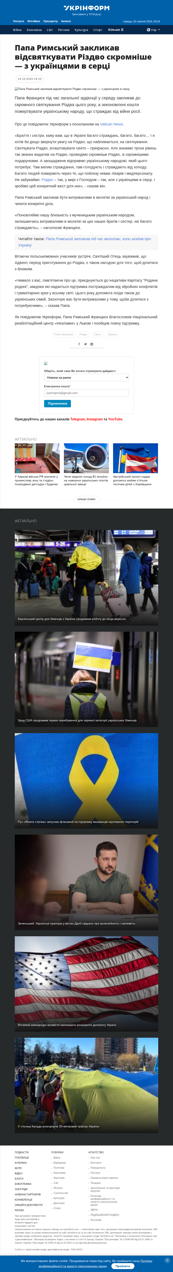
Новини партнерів (28, 1194)
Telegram (77, 419)
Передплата (98, 1167)
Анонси (66, 21)
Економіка (34, 30)
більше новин (86, 499)
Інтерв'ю (21, 1162)
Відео (18, 1173)
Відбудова (60, 1162)
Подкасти (22, 1152)
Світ (50, 30)
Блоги (19, 1178)
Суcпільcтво (61, 1193)
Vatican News (111, 124)
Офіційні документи (29, 1205)
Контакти (96, 1162)
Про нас (95, 1157)
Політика (59, 1167)
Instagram (95, 419)
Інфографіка (23, 1184)
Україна (112, 334)
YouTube (115, 419)
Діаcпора (59, 1203)
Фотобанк (33, 21)
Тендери (96, 1182)
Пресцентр (50, 21)
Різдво (47, 180)
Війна (17, 30)
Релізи (19, 1210)
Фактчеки (59, 1177)
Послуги (18, 21)
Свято (97, 334)
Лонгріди (21, 1189)
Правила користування (104, 1177)
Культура (81, 30)
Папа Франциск (63, 334)
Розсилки (96, 1220)
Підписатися (57, 403)
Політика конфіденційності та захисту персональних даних (104, 1200)
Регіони (63, 30)
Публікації (22, 1157)
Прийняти (123, 1266)
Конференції (23, 1199)
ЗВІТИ (94, 1209)
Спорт (98, 30)
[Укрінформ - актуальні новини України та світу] (86, 7)
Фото (18, 1168)
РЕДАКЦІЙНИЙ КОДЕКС (105, 1214)
